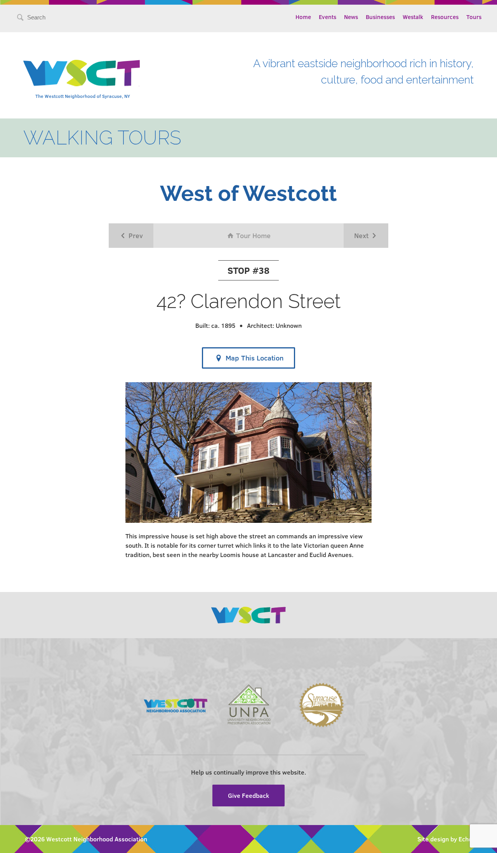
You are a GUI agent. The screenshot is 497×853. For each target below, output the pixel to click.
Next (362, 235)
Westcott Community (81, 73)
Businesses (380, 17)
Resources (445, 17)
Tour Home (252, 235)
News (351, 17)
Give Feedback (248, 795)
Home (303, 17)
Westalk (413, 17)
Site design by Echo (444, 839)
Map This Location (253, 357)
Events (327, 17)
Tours (473, 17)
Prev (135, 235)
